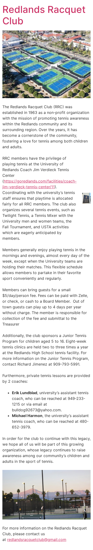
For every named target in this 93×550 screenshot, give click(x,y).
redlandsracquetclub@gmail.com (36, 539)
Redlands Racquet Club (44, 15)
